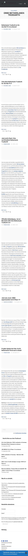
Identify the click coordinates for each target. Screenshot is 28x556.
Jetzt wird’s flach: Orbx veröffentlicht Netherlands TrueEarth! (9, 140)
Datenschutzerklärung (13, 519)
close (26, 553)
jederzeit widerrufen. (18, 521)
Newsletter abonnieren (6, 546)
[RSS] (5, 541)
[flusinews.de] (10, 4)
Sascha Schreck (8, 302)
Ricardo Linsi (7, 29)
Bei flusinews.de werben (6, 542)
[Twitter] (3, 541)
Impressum (3, 549)
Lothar (2, 486)
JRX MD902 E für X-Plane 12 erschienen (11, 449)
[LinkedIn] (10, 74)
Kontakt (3, 544)
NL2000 (3, 194)
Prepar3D (9, 246)
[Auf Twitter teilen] (6, 74)
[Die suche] (24, 3)
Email (3, 513)
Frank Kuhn (7, 144)
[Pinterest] (8, 74)
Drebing (3, 490)
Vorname (3, 509)
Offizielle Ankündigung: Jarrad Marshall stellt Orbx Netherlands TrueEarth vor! (11, 220)
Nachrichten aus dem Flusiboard (12, 438)
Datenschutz (4, 548)
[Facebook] (1, 541)
